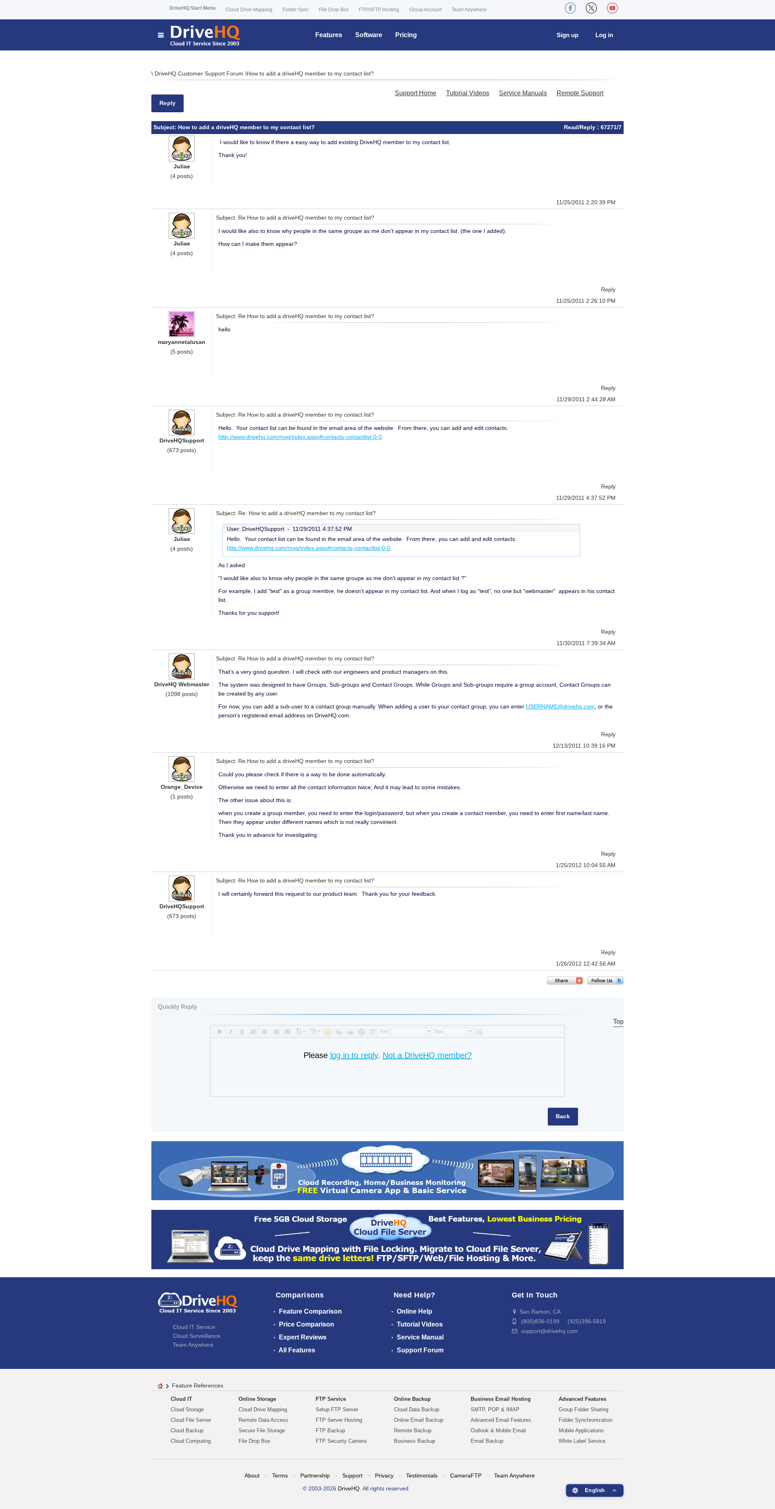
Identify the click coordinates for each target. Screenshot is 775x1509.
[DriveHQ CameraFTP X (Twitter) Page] (591, 8)
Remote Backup (412, 1430)
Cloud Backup (187, 1430)
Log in (604, 34)
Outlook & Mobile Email (498, 1430)
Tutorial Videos (467, 93)
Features (328, 34)
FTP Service (331, 1399)
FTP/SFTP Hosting (379, 10)
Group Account (425, 10)
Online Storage (257, 1399)
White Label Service (582, 1441)
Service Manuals (523, 93)
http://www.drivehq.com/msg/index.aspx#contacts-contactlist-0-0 (300, 437)
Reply (167, 103)
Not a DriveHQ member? (427, 1055)
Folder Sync (296, 10)
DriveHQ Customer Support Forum (200, 73)
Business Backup (414, 1441)
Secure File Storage (262, 1430)
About (252, 1475)
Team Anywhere (469, 10)
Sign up (567, 34)
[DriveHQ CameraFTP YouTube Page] (612, 8)
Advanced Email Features (501, 1420)
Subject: (165, 127)
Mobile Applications (581, 1430)
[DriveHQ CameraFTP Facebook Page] (570, 8)
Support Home (415, 93)
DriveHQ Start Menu (193, 8)
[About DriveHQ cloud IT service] (197, 1306)
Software (368, 34)
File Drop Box (334, 10)
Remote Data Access (263, 1420)
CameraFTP (466, 1475)
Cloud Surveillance (196, 1336)
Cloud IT (181, 1399)
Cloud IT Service (194, 1327)
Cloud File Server (191, 1420)
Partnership (315, 1475)
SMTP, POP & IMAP (495, 1409)
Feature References (197, 1385)
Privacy (384, 1475)
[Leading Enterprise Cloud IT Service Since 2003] (387, 1239)
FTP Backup (330, 1430)
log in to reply (354, 1055)
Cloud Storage (187, 1409)
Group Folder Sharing (583, 1409)
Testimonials (422, 1475)
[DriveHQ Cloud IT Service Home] (199, 35)
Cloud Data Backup (416, 1409)
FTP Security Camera (341, 1441)
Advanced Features (582, 1399)
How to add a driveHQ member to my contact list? (310, 73)
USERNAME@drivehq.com (560, 706)
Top (618, 1021)
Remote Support (580, 93)
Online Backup (412, 1399)
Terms (280, 1475)
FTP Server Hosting (339, 1420)
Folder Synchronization (585, 1420)
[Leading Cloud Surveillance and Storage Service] (387, 1170)
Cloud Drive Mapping (249, 10)
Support (352, 1475)
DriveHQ (349, 1488)
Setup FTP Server (337, 1409)
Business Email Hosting (501, 1399)
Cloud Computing (191, 1441)
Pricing (406, 34)
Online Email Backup (418, 1420)
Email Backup (487, 1441)
